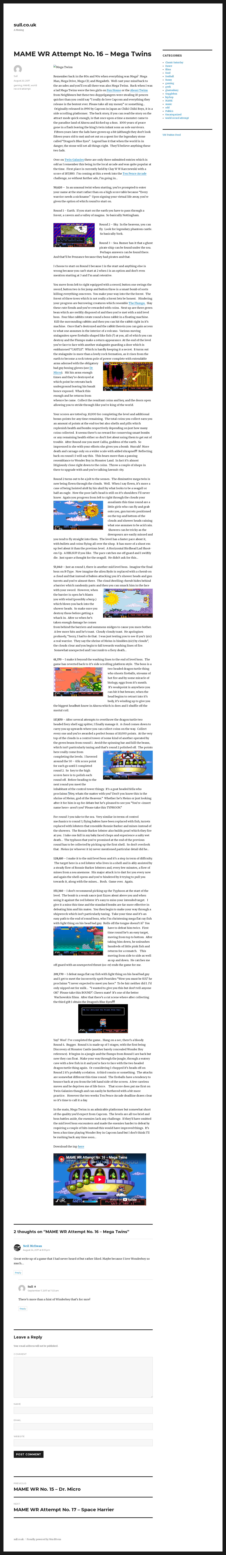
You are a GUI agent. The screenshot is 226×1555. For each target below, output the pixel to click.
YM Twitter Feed (172, 135)
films (168, 69)
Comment (20, 1354)
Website (19, 1436)
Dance (168, 66)
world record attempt (177, 118)
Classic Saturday (174, 62)
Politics (169, 111)
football (169, 76)
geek (168, 86)
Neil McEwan (32, 1246)
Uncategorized (173, 114)
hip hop (169, 97)
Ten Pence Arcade (134, 173)
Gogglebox (171, 93)
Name (17, 1404)
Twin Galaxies (74, 159)
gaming (18, 85)
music (168, 104)
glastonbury (172, 90)
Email (17, 1420)
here (81, 1146)
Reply (18, 1272)
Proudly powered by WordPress (44, 1539)
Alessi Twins (139, 90)
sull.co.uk (25, 25)
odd (167, 107)
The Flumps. (137, 303)
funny (168, 80)
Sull (16, 76)
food (167, 73)
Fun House (114, 90)
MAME (26, 85)
